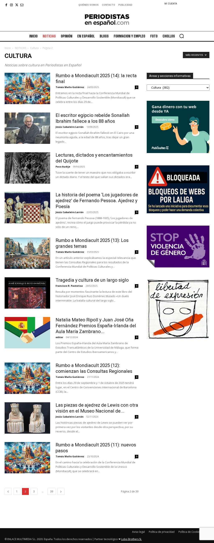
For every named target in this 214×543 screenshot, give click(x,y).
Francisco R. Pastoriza (69, 285)
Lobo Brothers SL (131, 539)
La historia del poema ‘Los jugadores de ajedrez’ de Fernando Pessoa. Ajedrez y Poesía (97, 200)
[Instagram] (11, 4)
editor (59, 337)
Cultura (34, 48)
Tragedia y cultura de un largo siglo (92, 280)
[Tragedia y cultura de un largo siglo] (27, 293)
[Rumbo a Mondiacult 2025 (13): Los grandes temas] (27, 253)
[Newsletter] (21, 4)
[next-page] (60, 491)
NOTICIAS (20, 48)
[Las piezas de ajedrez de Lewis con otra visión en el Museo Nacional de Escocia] (27, 418)
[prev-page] (8, 491)
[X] (16, 4)
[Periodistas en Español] (107, 20)
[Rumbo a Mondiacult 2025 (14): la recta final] (27, 88)
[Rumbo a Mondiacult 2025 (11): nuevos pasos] (27, 457)
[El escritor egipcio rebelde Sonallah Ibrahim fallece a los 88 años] (27, 128)
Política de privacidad (162, 532)
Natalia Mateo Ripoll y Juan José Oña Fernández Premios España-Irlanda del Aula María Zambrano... (96, 325)
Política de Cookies (189, 532)
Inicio (8, 48)
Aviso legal (138, 532)
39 (51, 491)
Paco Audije (63, 166)
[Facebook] (6, 4)
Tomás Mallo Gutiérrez (70, 87)
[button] (182, 36)
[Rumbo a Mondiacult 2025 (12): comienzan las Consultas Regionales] (27, 378)
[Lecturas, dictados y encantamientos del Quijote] (27, 168)
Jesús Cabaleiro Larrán (70, 126)
